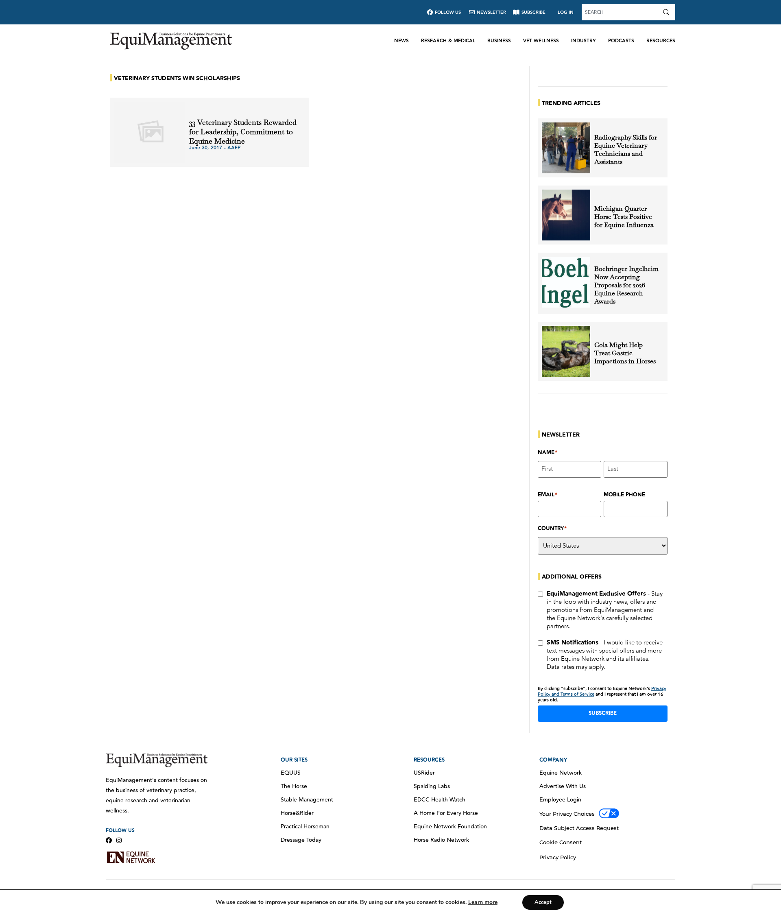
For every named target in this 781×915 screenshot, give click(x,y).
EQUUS (291, 773)
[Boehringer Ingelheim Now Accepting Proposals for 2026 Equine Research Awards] (566, 282)
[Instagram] (119, 840)
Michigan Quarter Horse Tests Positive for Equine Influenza (624, 217)
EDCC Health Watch (439, 799)
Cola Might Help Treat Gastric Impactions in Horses (625, 353)
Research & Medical (448, 41)
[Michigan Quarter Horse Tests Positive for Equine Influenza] (566, 215)
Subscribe (603, 713)
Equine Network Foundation (450, 826)
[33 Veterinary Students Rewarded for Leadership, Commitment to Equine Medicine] (149, 132)
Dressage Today (301, 840)
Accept (543, 902)
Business (499, 41)
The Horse (294, 786)
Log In (566, 12)
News (401, 41)
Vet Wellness (541, 41)
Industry (583, 41)
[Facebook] (109, 840)
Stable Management (307, 799)
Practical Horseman (305, 826)
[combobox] (621, 12)
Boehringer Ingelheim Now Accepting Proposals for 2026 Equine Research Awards (626, 285)
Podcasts (621, 41)
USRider (424, 773)
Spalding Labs (432, 786)
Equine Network (560, 773)
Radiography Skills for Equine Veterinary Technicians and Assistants (625, 149)
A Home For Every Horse (446, 813)
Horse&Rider (297, 813)
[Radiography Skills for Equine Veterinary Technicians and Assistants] (566, 147)
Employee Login (560, 799)
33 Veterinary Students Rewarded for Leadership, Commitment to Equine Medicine (243, 132)
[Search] (668, 12)
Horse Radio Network (441, 840)
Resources (660, 41)
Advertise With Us (562, 786)
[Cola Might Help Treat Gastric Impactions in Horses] (566, 351)
